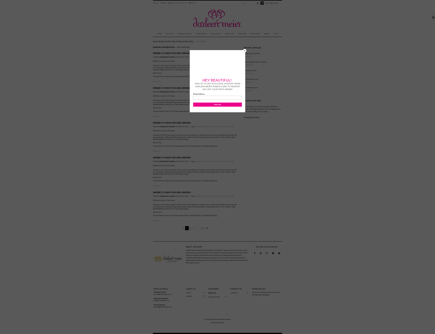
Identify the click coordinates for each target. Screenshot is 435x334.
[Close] (244, 50)
